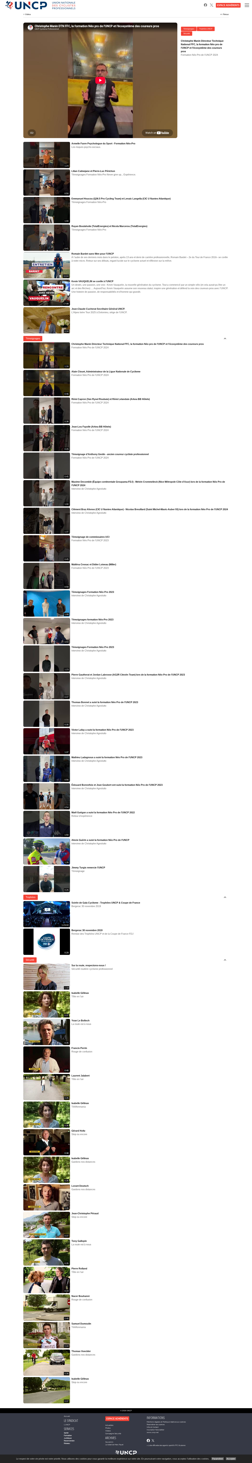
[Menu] (247, 5)
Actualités (109, 1425)
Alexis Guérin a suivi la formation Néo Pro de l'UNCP (100, 840)
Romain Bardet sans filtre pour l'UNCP (92, 254)
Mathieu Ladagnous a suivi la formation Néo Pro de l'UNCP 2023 (106, 757)
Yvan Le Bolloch (80, 1020)
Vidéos (28, 14)
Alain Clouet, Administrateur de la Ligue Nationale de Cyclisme (105, 371)
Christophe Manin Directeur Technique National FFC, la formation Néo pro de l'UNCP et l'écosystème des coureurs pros (137, 344)
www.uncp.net (153, 1432)
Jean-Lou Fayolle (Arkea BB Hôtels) (91, 426)
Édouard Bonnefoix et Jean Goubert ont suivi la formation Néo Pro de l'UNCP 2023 (117, 785)
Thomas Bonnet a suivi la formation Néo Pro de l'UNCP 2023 (104, 702)
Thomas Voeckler (81, 1351)
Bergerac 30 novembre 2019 (87, 930)
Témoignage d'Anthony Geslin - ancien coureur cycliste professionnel (110, 454)
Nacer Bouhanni (80, 1296)
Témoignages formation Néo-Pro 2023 (92, 619)
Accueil (67, 1416)
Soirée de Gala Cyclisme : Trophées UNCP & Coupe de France (105, 903)
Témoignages (188, 29)
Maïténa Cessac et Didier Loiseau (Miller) (93, 564)
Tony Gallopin (79, 1241)
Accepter (231, 1458)
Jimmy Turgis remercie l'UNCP (88, 867)
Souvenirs (109, 1442)
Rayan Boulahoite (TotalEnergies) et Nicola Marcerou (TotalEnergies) (109, 226)
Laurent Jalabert (80, 1075)
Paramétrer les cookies (156, 1424)
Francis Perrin (79, 1048)
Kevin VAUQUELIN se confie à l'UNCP (92, 281)
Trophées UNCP (205, 29)
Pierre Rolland (79, 1268)
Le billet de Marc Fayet (114, 1445)
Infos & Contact (153, 1427)
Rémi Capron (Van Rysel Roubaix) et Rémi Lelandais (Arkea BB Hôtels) (110, 399)
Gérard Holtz (78, 1131)
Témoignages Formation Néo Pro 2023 (92, 592)
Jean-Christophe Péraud (85, 1213)
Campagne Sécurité (113, 1434)
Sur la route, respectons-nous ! (88, 965)
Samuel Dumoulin (81, 1323)
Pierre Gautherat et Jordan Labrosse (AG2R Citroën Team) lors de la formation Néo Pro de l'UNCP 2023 (128, 674)
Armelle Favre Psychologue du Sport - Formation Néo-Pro (103, 143)
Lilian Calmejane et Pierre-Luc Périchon (93, 171)
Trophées (30, 897)
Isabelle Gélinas (80, 993)
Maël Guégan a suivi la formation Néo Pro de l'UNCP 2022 (103, 812)
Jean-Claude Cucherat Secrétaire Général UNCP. (98, 309)
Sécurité (186, 34)
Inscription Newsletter (155, 1430)
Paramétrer (218, 1458)
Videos (108, 1431)
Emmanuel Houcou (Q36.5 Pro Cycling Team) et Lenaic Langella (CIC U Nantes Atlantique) (121, 198)
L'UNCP (67, 1425)
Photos (108, 1428)
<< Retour (224, 14)
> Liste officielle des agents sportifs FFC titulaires (166, 1445)
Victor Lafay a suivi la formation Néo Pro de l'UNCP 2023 (102, 730)
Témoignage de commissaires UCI (90, 537)
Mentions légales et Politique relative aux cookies (166, 1422)
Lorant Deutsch (80, 1186)
